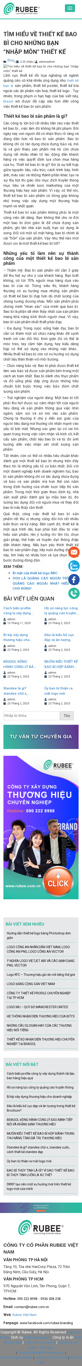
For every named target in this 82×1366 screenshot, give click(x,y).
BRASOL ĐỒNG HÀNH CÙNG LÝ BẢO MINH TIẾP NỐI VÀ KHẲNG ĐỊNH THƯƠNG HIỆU (19, 664)
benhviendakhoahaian (16, 1357)
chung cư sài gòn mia (51, 1357)
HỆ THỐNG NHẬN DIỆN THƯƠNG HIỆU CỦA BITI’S (41, 1016)
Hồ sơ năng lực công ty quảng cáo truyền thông (61, 611)
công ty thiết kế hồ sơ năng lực (41, 1353)
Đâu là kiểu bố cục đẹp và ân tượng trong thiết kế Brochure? (59, 638)
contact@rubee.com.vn (31, 1307)
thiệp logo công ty (38, 1337)
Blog (11, 60)
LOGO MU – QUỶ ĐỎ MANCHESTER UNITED (37, 1007)
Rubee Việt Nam (25, 1315)
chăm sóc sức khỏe (40, 1342)
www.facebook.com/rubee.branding (46, 1323)
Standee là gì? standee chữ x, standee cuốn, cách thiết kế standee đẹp (19, 691)
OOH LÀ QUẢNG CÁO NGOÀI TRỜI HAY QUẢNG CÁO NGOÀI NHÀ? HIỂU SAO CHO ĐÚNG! (46, 583)
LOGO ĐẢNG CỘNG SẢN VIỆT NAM (31, 984)
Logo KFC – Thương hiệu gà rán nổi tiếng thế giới (41, 974)
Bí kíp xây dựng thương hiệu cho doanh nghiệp (16, 638)
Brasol (8, 101)
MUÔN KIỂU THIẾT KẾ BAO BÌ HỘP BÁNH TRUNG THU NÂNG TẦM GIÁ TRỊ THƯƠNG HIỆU (61, 664)
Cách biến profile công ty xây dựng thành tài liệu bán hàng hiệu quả (17, 611)
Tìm (67, 716)
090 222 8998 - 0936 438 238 (39, 1299)
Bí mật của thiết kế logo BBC (35, 573)
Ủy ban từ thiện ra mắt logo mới (58, 691)
